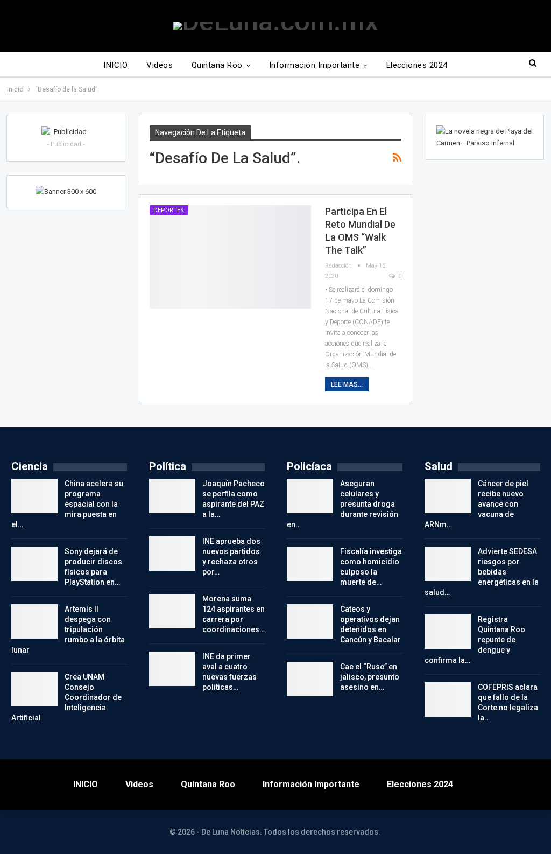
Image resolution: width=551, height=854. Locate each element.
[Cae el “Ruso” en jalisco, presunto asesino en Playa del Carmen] (310, 679)
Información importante (314, 65)
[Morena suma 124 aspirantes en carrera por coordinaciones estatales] (172, 611)
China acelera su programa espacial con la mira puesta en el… (67, 504)
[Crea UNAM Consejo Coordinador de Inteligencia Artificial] (34, 689)
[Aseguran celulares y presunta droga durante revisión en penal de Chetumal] (310, 496)
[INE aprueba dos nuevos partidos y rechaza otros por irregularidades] (172, 553)
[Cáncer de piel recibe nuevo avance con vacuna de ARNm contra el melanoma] (448, 496)
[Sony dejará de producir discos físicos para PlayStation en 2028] (34, 564)
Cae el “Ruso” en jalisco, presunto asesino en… (369, 676)
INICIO (115, 65)
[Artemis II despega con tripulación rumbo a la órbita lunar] (34, 621)
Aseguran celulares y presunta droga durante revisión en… (342, 504)
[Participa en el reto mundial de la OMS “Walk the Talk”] (230, 257)
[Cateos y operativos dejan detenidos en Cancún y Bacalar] (310, 621)
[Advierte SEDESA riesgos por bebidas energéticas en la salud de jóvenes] (448, 564)
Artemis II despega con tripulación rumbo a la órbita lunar (68, 629)
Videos (159, 65)
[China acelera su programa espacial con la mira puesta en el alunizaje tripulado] (34, 496)
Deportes (168, 210)
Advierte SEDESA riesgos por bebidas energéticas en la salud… (482, 572)
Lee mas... (347, 384)
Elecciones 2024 (417, 65)
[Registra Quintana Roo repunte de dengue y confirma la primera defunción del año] (448, 631)
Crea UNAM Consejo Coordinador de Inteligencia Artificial (66, 697)
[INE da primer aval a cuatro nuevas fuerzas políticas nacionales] (172, 669)
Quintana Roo (217, 65)
